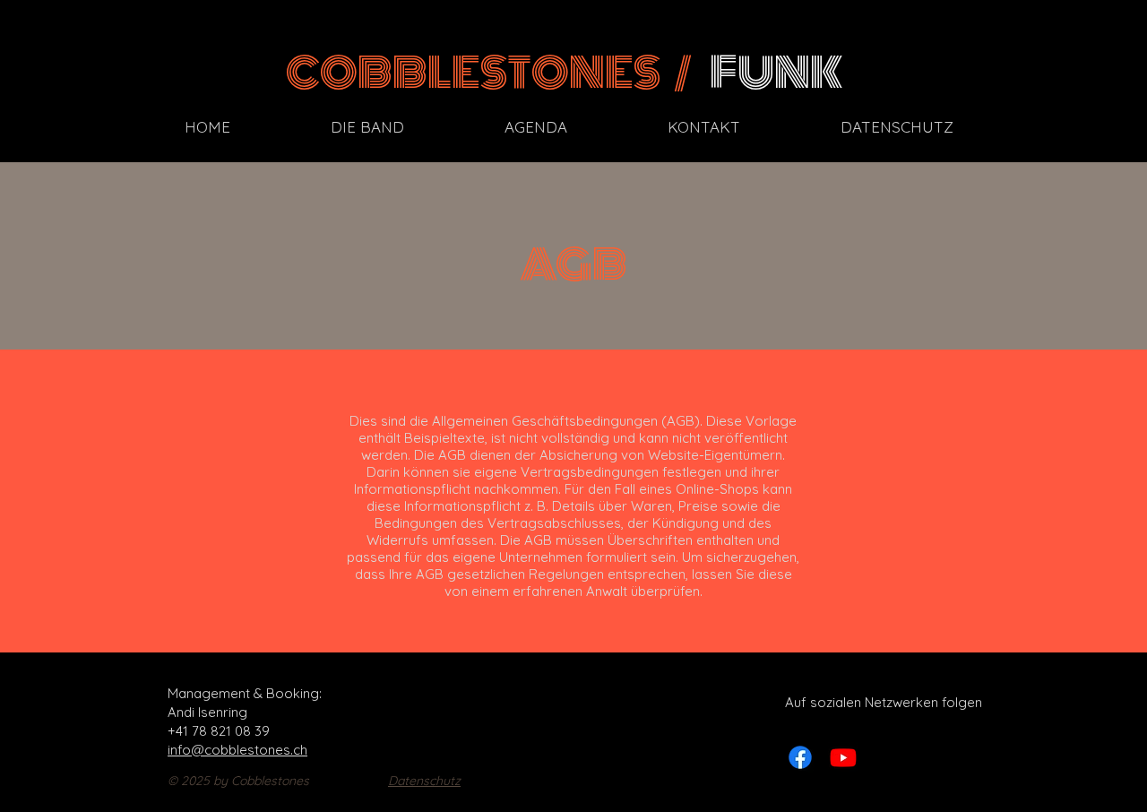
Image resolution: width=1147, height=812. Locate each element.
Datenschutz (424, 781)
